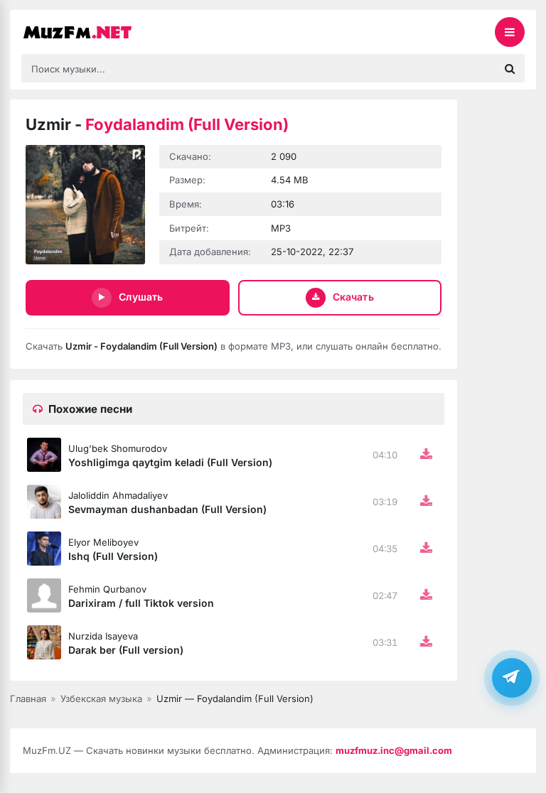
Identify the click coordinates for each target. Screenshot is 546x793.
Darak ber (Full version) (125, 650)
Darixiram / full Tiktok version (141, 603)
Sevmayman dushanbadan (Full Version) (167, 509)
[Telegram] (512, 677)
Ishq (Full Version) (113, 556)
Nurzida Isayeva (103, 636)
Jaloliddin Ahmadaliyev (118, 495)
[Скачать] (425, 454)
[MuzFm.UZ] (92, 32)
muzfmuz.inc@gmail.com (394, 750)
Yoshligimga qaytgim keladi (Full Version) (170, 462)
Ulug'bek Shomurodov (117, 448)
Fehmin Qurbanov (107, 589)
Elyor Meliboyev (103, 542)
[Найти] (510, 68)
